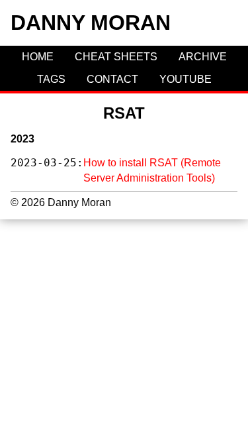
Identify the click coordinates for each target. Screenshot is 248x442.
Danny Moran (91, 22)
